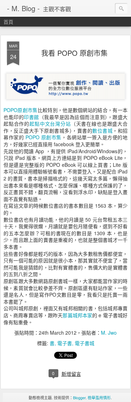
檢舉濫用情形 (99, 397)
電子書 (64, 343)
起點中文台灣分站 (50, 123)
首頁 (8, 21)
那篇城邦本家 (77, 315)
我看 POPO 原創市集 (74, 53)
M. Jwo (109, 332)
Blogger (79, 397)
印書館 (31, 116)
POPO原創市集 (20, 109)
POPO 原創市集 (43, 137)
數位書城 (102, 130)
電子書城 (84, 343)
